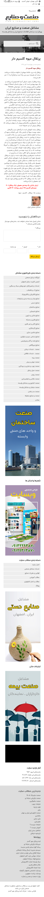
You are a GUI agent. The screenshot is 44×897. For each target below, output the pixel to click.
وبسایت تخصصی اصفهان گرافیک (29, 870)
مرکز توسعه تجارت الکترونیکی (30, 862)
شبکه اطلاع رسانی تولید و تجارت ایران (28, 853)
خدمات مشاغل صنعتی (32, 569)
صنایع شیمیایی (34, 311)
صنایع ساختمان (34, 307)
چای (39, 810)
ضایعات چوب (36, 804)
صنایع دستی (35, 303)
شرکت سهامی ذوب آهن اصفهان (30, 856)
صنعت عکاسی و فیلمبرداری (30, 379)
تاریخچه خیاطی (35, 833)
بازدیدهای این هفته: (33, 775)
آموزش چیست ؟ (35, 827)
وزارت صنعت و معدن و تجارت (30, 876)
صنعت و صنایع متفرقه (32, 395)
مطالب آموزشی (34, 577)
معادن (37, 400)
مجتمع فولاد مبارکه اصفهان (31, 859)
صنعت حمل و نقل (33, 370)
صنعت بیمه (35, 357)
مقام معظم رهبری (34, 864)
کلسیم (25, 193)
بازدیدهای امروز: (35, 772)
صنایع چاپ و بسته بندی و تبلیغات (28, 298)
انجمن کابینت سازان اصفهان (30, 281)
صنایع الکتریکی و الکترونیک (30, 294)
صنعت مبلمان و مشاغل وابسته (29, 387)
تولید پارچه (36, 807)
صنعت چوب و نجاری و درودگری (29, 366)
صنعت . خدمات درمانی (31, 349)
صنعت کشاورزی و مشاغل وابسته (28, 383)
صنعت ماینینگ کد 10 (33, 795)
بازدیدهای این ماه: (34, 778)
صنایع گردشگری (34, 328)
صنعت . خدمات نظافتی (31, 353)
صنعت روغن (35, 374)
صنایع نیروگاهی (34, 345)
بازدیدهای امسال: (34, 780)
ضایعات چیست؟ (35, 824)
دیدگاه (37, 228)
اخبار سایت (35, 564)
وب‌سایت (13, 247)
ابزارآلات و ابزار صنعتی (32, 277)
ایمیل (24, 247)
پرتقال (30, 193)
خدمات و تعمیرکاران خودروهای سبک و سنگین (24, 286)
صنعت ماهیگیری (35, 801)
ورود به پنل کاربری (11, 1)
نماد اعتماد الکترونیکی (33, 867)
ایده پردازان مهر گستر (33, 841)
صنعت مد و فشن (33, 391)
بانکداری (37, 816)
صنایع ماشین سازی (33, 332)
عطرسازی (37, 821)
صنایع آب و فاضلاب (33, 290)
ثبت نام (35, 4)
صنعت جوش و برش (32, 362)
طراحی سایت (32, 891)
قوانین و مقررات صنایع (32, 573)
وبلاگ (37, 586)
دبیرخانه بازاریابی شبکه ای (32, 844)
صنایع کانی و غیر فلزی (32, 324)
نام (38, 247)
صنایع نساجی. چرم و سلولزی (30, 336)
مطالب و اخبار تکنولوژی (31, 581)
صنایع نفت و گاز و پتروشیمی (30, 341)
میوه (19, 193)
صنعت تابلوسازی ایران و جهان (30, 813)
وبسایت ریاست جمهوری (32, 873)
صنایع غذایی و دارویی (32, 315)
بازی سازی (37, 818)
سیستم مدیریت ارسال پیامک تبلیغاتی (28, 850)
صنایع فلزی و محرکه (32, 319)
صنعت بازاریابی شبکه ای (32, 798)
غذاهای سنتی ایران (34, 830)
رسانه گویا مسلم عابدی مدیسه (30, 847)
